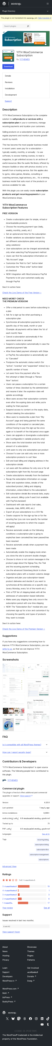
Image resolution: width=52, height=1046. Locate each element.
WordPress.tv (9, 981)
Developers (7, 976)
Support (8, 101)
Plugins (30, 955)
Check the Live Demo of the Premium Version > (23, 629)
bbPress (7, 997)
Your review (7, 908)
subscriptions (44, 859)
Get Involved (33, 968)
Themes (30, 951)
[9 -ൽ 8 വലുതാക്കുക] (46, 702)
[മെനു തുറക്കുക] (48, 3)
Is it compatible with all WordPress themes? (21, 745)
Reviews (8, 82)
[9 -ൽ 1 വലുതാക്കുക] (22, 667)
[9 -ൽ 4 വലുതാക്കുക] (22, 710)
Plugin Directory (8, 11)
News (4, 951)
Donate (31, 976)
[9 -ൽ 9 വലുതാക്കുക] (46, 714)
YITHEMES (24, 59)
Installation (10, 88)
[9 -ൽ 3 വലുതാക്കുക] (22, 698)
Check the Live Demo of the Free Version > (21, 292)
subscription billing (42, 844)
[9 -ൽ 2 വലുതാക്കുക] (22, 678)
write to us (7, 649)
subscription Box (43, 849)
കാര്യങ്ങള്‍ (32, 972)
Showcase (32, 947)
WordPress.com (10, 988)
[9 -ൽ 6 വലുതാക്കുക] (46, 667)
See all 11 (46, 834)
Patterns (31, 960)
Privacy (5, 960)
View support (25, 796)
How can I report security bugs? (16, 752)
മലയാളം (12, 1012)
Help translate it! (44, 18)
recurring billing (43, 840)
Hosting (5, 955)
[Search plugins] (28, 26)
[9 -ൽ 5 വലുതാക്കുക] (22, 721)
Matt (5, 993)
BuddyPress (9, 1001)
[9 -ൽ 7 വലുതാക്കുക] (46, 684)
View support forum (11, 932)
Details (8, 76)
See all (47, 908)
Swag (31, 981)
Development (11, 95)
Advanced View (9, 866)
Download (8, 66)
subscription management (39, 854)
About (5, 947)
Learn (4, 968)
